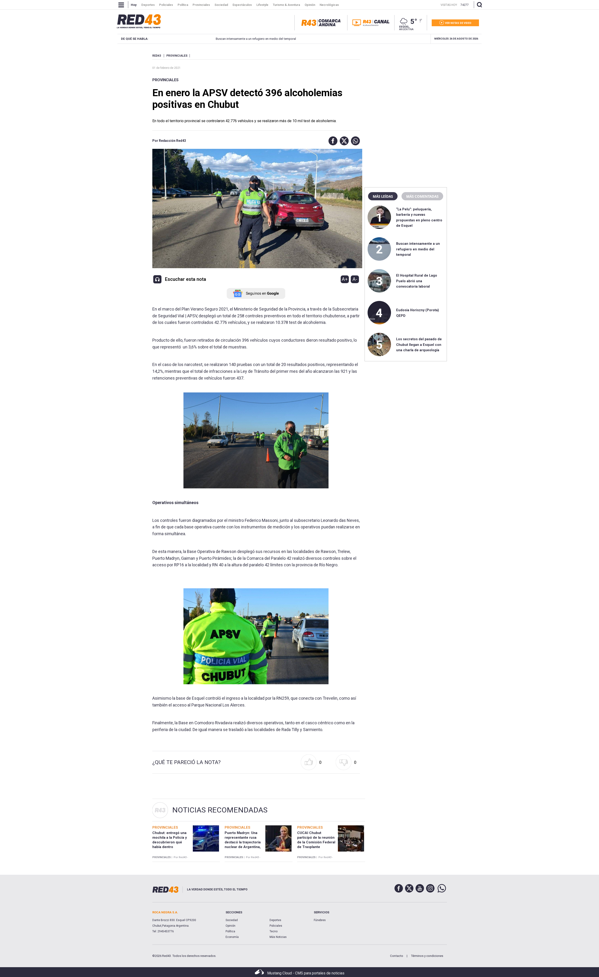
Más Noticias (278, 937)
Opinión (230, 925)
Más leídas (383, 196)
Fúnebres (320, 920)
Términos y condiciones (427, 956)
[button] (331, 140)
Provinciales (165, 80)
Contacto (396, 956)
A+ (345, 279)
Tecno (274, 931)
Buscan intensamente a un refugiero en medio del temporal (228, 38)
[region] (406, 83)
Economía (232, 937)
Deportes (275, 920)
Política (230, 931)
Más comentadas (422, 196)
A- (354, 279)
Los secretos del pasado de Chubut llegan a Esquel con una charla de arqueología (419, 344)
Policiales (276, 925)
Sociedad (232, 920)
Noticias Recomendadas (219, 809)
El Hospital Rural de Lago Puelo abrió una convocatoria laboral (416, 281)
